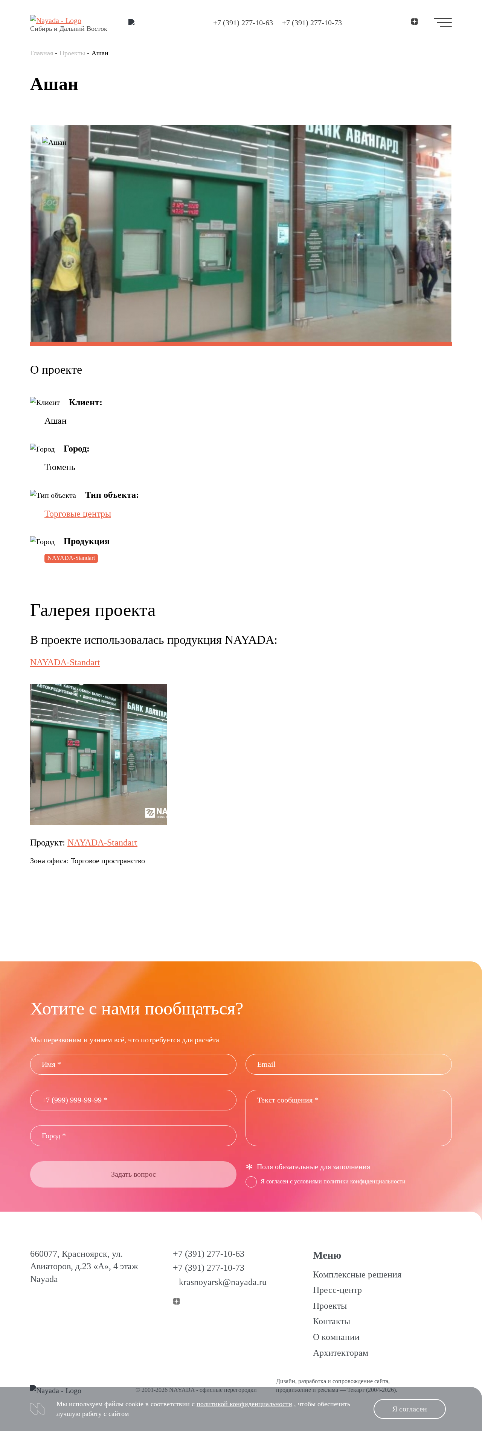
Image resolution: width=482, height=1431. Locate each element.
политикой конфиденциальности (244, 1404)
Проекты (72, 53)
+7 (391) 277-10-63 (243, 22)
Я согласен (409, 1409)
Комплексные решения (357, 1274)
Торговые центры (77, 514)
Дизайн (285, 1381)
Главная (41, 53)
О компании (336, 1337)
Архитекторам (340, 1353)
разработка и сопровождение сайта (343, 1381)
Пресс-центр (337, 1290)
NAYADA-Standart (71, 558)
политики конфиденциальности (364, 1181)
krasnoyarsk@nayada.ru (223, 1282)
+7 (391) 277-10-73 (312, 22)
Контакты (331, 1321)
